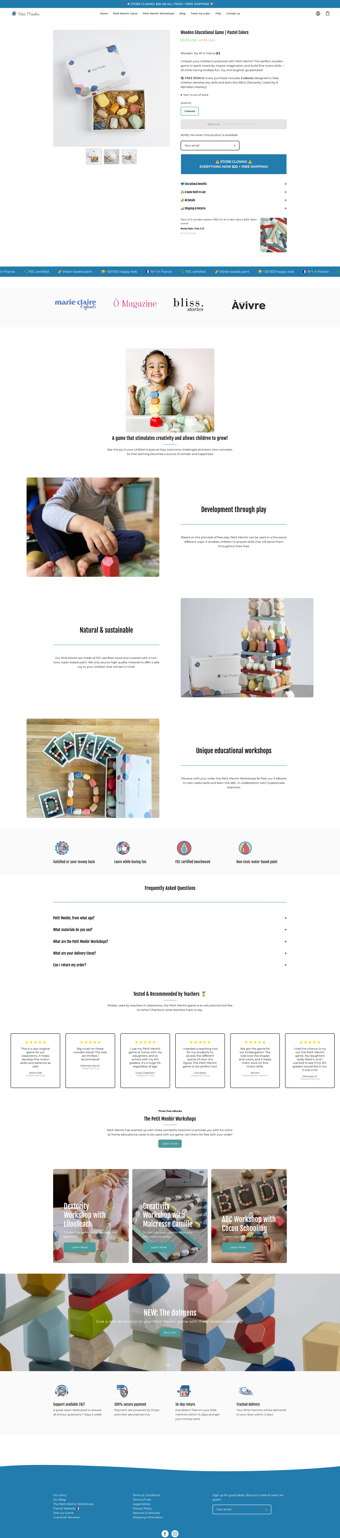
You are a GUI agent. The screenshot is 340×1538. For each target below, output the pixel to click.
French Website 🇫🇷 (66, 1508)
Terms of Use (142, 1499)
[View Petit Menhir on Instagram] (174, 1533)
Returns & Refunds (146, 1513)
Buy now (170, 1332)
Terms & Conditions (146, 1495)
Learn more (170, 1143)
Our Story (60, 1495)
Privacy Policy (142, 1508)
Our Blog (59, 1499)
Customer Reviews (66, 1517)
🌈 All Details (188, 200)
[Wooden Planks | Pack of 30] (273, 235)
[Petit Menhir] (26, 13)
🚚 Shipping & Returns (193, 208)
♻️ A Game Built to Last (193, 192)
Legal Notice (142, 1504)
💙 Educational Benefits (194, 184)
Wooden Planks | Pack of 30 (192, 228)
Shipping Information (148, 1517)
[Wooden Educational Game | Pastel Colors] (94, 157)
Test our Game (63, 1513)
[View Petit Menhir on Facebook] (165, 1533)
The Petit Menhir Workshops (73, 1504)
